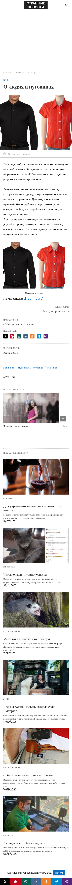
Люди (6, 699)
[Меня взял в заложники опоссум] (36, 609)
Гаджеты (8, 835)
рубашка (52, 367)
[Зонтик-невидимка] (31, 408)
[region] (36, 39)
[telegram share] (39, 336)
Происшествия (11, 631)
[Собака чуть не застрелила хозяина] (36, 746)
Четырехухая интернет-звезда (25, 574)
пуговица (38, 367)
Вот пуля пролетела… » (56, 311)
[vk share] (25, 336)
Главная (7, 73)
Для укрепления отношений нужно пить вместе (32, 508)
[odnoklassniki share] (32, 336)
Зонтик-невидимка (15, 426)
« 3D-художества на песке (18, 324)
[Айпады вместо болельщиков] (36, 814)
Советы (7, 498)
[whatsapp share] (19, 336)
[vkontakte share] (36, 881)
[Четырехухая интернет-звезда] (36, 545)
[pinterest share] (12, 336)
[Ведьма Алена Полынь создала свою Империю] (36, 677)
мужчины (23, 367)
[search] (67, 5)
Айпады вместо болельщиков (24, 843)
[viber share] (46, 336)
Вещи (33, 73)
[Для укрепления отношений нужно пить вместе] (36, 477)
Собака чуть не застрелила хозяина (28, 775)
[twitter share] (5, 336)
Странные (21, 73)
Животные (9, 567)
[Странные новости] (36, 5)
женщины (8, 367)
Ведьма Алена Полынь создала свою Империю (29, 708)
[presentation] (63, 418)
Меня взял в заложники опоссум (26, 639)
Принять (59, 873)
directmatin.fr (34, 298)
